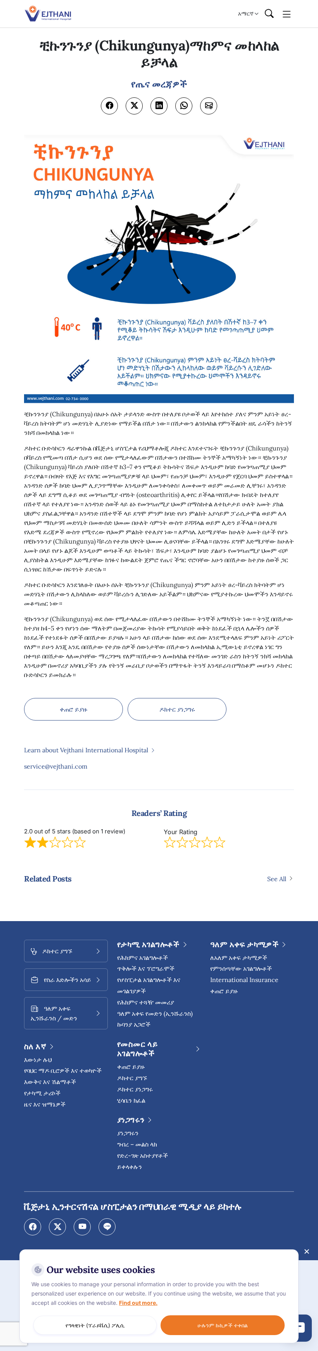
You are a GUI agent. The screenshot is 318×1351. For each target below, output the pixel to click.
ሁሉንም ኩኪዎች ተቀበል (222, 1325)
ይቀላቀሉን (129, 1167)
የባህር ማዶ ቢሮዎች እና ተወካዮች (63, 1070)
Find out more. (138, 1302)
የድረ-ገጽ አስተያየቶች (142, 1155)
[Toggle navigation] (287, 13)
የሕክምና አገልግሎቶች (142, 957)
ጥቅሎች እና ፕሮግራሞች (146, 968)
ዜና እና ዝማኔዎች (45, 1104)
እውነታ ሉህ (38, 1059)
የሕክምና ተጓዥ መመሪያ (145, 1002)
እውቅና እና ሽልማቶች (50, 1082)
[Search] (269, 14)
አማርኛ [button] (246, 13)
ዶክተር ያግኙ (132, 1078)
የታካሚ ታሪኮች (42, 1093)
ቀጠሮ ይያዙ (73, 709)
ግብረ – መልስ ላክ (137, 1144)
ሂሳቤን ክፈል (131, 1100)
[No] (306, 1251)
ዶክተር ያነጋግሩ (177, 709)
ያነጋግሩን (127, 1133)
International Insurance (244, 980)
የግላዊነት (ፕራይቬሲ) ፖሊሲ (95, 1325)
